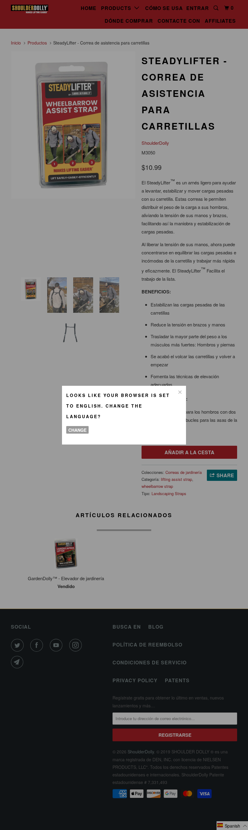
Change (77, 430)
